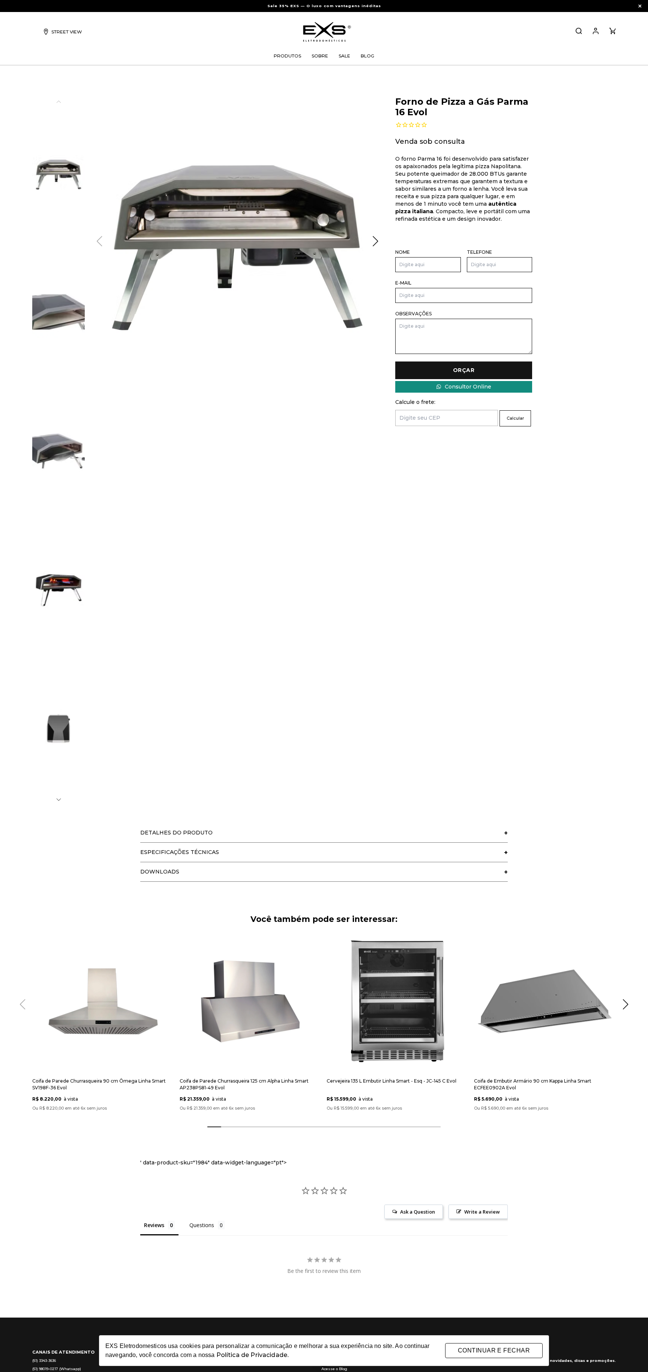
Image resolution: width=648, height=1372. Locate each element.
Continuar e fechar (494, 1350)
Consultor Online (468, 386)
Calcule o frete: (415, 402)
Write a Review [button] (482, 1211)
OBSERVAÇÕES (413, 313)
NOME (402, 252)
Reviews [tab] (154, 1225)
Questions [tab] (201, 1225)
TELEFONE (479, 252)
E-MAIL (403, 283)
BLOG (367, 56)
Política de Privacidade (251, 1354)
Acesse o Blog (334, 1369)
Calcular (515, 418)
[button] (58, 800)
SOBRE (320, 56)
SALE (344, 56)
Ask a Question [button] (417, 1211)
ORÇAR (464, 370)
